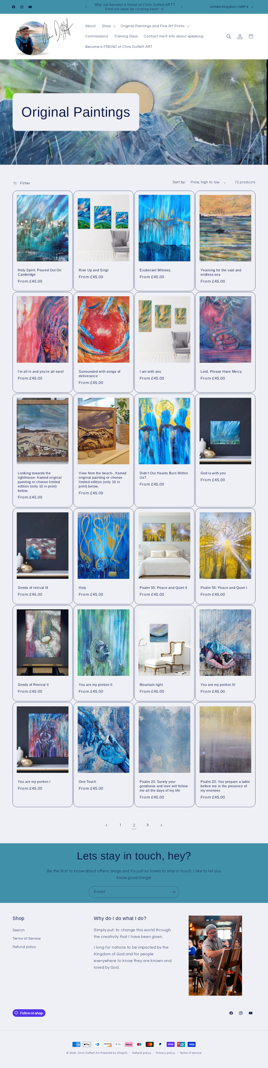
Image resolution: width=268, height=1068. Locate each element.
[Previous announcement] (86, 7)
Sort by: (179, 182)
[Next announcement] (181, 7)
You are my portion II (95, 684)
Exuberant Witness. (155, 270)
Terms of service (191, 1052)
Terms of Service (27, 938)
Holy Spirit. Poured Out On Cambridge (39, 272)
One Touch (87, 782)
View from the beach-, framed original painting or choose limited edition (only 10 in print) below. (102, 479)
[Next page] (161, 825)
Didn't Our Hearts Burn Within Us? (164, 475)
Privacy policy (165, 1052)
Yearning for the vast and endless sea (221, 272)
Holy (82, 588)
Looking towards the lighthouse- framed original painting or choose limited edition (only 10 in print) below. (40, 482)
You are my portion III (218, 684)
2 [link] (134, 825)
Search (19, 930)
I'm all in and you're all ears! (41, 372)
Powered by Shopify (114, 1052)
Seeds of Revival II (33, 684)
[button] (108, 26)
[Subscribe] (173, 892)
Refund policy (24, 947)
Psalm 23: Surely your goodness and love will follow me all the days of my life (164, 786)
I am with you (150, 372)
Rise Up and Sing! (94, 270)
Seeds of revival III (33, 588)
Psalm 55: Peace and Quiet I (224, 588)
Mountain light (151, 684)
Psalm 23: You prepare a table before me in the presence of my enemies (225, 786)
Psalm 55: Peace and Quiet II (163, 588)
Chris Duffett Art (89, 1052)
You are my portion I (34, 782)
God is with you (213, 473)
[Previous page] (106, 825)
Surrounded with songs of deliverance (99, 374)
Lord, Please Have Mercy (221, 372)
